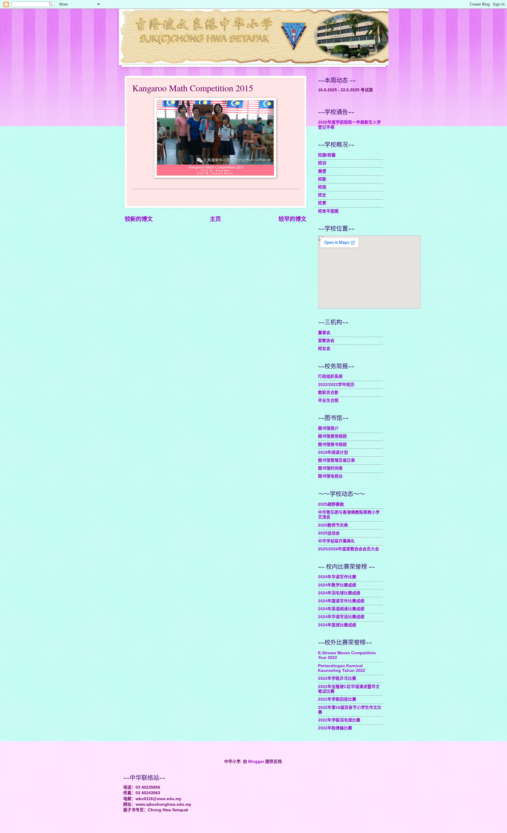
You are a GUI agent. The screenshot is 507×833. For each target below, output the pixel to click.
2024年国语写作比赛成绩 (341, 601)
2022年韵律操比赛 (335, 728)
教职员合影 (328, 392)
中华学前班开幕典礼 (336, 541)
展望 (322, 171)
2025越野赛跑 (331, 504)
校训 (322, 163)
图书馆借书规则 (332, 444)
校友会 (324, 348)
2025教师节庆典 (333, 525)
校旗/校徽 (327, 155)
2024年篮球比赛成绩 (337, 625)
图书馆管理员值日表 (336, 460)
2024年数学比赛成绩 (337, 585)
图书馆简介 (328, 428)
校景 (322, 203)
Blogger (256, 761)
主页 (215, 219)
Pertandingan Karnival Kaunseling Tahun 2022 (341, 668)
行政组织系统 (330, 376)
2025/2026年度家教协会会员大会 (348, 549)
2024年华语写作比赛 (337, 577)
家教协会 (326, 340)
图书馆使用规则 (332, 436)
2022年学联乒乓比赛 (337, 678)
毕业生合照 (328, 400)
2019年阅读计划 (333, 452)
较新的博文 (139, 219)
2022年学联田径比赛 (337, 699)
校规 (322, 187)
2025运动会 (329, 533)
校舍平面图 (328, 211)
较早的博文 (292, 219)
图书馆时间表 (330, 468)
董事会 (324, 332)
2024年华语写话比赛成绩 (341, 617)
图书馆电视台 (330, 476)
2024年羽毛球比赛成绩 (339, 593)
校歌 (322, 179)
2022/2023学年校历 (336, 384)
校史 (322, 195)
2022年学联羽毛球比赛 (339, 720)
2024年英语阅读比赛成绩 (341, 609)
